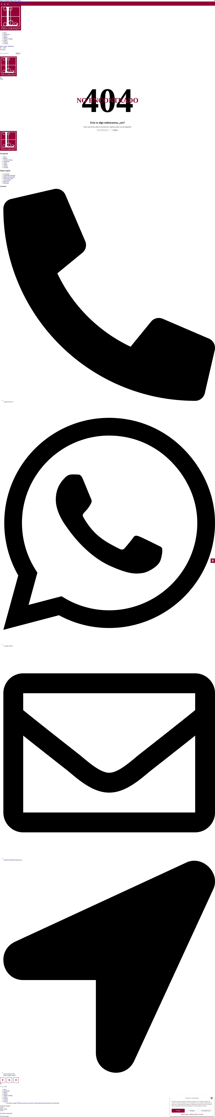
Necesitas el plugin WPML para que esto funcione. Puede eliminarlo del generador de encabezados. (33, 1103)
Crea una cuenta (4, 1116)
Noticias (5, 166)
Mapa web (6, 181)
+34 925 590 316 (4, 2)
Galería (5, 164)
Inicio (4, 157)
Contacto (5, 167)
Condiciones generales (9, 175)
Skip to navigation (5, 0)
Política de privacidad (193, 1114)
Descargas (6, 183)
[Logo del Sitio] (10, 30)
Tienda (5, 163)
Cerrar (1, 1107)
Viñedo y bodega (7, 160)
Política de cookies (184, 1114)
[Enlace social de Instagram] (7, 4)
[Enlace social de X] (4, 4)
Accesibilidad (7, 180)
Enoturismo (6, 161)
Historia (5, 158)
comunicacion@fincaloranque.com (20, 2)
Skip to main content (15, 0)
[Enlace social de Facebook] (1, 4)
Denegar (192, 1110)
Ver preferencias (205, 1110)
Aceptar (178, 1110)
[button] (211, 1098)
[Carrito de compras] (0, 77)
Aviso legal (201, 1114)
